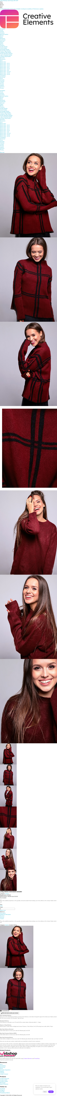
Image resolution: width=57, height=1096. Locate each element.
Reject (45, 1091)
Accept (50, 1091)
